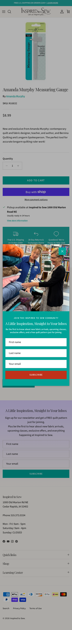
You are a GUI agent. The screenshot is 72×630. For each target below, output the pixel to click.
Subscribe (36, 375)
